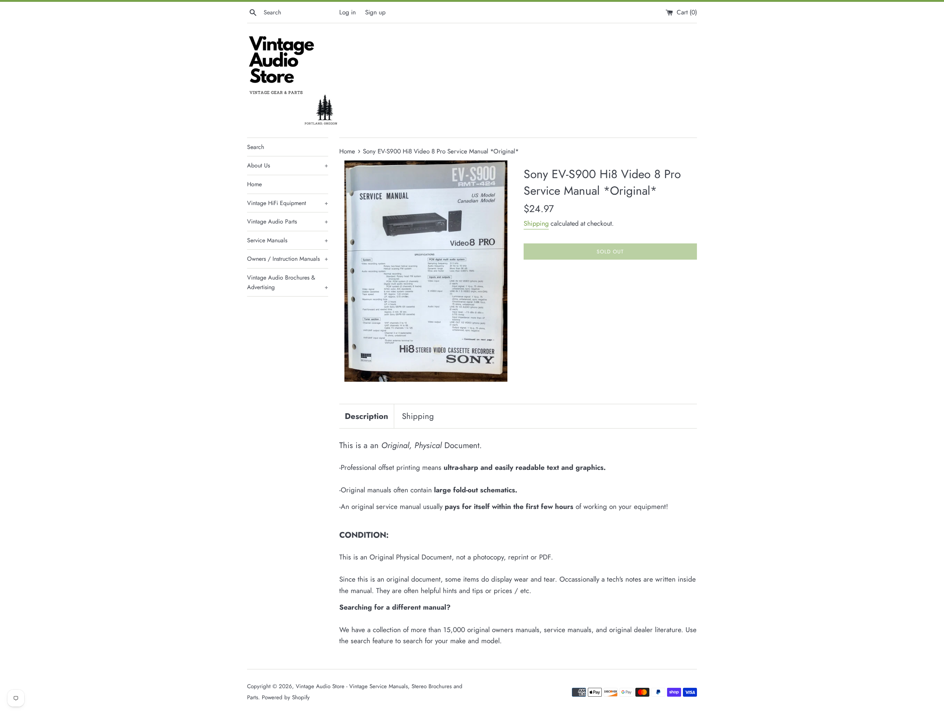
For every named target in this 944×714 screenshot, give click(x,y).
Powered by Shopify (286, 697)
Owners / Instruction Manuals (287, 258)
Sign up (375, 12)
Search (255, 147)
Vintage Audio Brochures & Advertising (287, 282)
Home (254, 184)
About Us (287, 165)
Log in (347, 12)
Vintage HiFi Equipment (287, 203)
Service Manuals (287, 240)
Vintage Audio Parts (287, 221)
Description (366, 416)
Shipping (536, 223)
